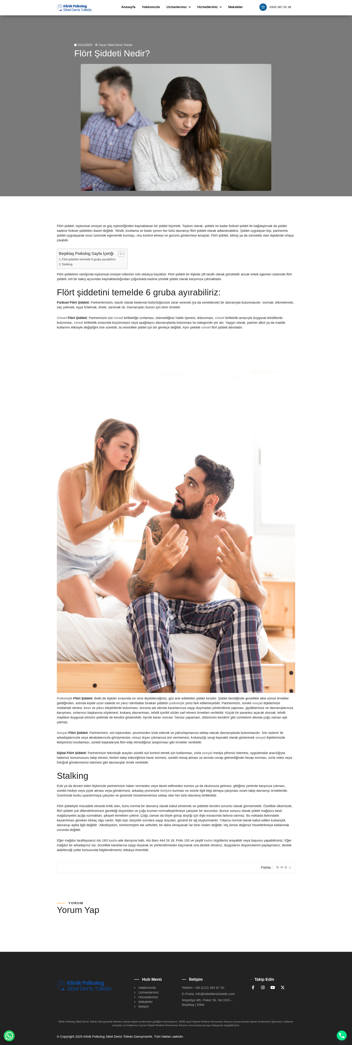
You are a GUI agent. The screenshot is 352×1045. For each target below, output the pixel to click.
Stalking (67, 264)
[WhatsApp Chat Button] (9, 1035)
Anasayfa (128, 7)
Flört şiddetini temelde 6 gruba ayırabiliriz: (89, 259)
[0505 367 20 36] (263, 7)
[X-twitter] (283, 987)
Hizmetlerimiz (207, 7)
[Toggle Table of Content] (119, 254)
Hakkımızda (151, 7)
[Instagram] (263, 987)
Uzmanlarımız (176, 7)
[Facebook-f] (253, 987)
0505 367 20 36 (280, 7)
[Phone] (342, 1035)
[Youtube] (273, 987)
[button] (278, 867)
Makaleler (235, 7)
